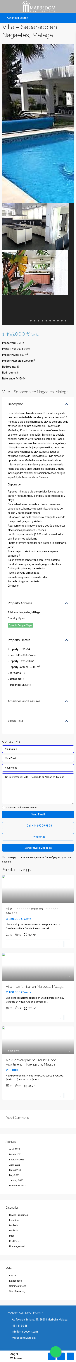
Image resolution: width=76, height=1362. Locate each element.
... (50, 928)
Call (39, 825)
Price (11, 1235)
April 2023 (14, 1149)
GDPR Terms (30, 807)
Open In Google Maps (20, 625)
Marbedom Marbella (24, 1337)
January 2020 (16, 1180)
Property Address (20, 603)
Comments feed (17, 1286)
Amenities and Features (24, 701)
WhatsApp (39, 836)
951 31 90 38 (19, 1325)
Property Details (19, 640)
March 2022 (15, 1170)
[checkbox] (3, 807)
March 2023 (15, 1154)
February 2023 (16, 1159)
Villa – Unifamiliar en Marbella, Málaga (34, 986)
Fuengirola (14, 1050)
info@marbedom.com (25, 1331)
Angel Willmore (16, 1356)
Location (14, 1220)
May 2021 (14, 1175)
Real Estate (15, 1241)
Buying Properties (18, 1215)
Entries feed (15, 1280)
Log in (12, 1275)
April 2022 (14, 1164)
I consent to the (21, 807)
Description (15, 404)
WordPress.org (17, 1291)
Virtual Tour (15, 721)
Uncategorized (17, 1246)
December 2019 (17, 1185)
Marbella (13, 1225)
